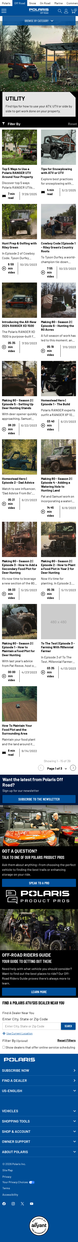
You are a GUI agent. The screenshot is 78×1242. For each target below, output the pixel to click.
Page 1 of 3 (55, 768)
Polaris (6, 3)
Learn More (39, 991)
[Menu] (4, 11)
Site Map (7, 1170)
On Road (45, 3)
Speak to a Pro (39, 883)
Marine (58, 3)
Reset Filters (66, 1040)
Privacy (6, 1176)
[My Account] (66, 11)
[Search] (60, 11)
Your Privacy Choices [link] (15, 1182)
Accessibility (10, 1194)
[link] (42, 768)
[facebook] (4, 1204)
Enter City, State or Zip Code (25, 1019)
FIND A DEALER (14, 1080)
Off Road (19, 3)
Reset (72, 124)
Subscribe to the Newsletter (39, 799)
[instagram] (13, 1204)
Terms (6, 1188)
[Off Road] (39, 11)
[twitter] (22, 1204)
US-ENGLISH (12, 1090)
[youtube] (31, 1204)
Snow (32, 3)
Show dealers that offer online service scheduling (40, 1047)
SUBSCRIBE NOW (15, 1070)
